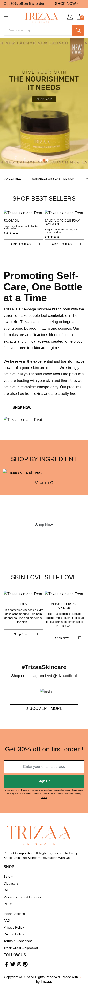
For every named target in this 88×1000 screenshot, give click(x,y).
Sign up (44, 781)
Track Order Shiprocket (21, 947)
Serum (8, 876)
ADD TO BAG (21, 244)
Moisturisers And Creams (65, 606)
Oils (23, 604)
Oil (6, 890)
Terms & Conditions (42, 793)
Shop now (20, 634)
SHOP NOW (66, 4)
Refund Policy (14, 934)
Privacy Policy (14, 927)
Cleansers (11, 883)
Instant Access (14, 913)
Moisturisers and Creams (22, 897)
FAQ (7, 920)
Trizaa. (46, 982)
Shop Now (44, 525)
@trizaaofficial (65, 676)
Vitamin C (44, 482)
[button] (41, 160)
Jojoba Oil (11, 220)
